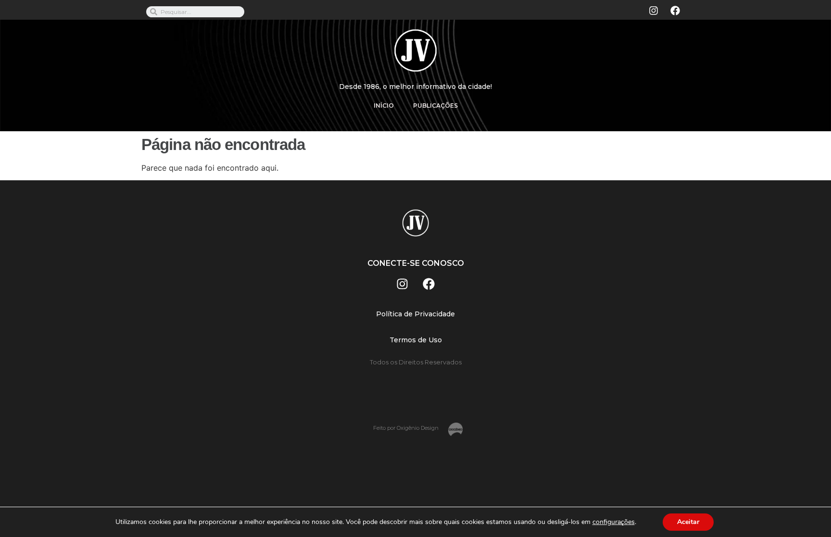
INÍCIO (384, 105)
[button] (415, 314)
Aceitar (688, 521)
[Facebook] (675, 10)
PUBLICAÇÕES (435, 105)
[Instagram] (653, 10)
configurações (613, 522)
